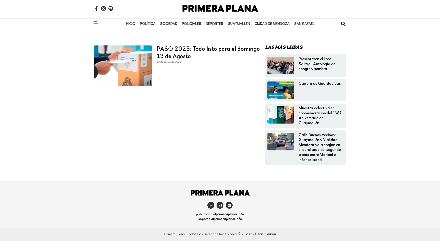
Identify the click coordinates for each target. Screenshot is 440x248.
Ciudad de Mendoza (272, 24)
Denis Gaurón (265, 234)
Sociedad (168, 24)
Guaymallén (239, 24)
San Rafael (304, 24)
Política (148, 24)
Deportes (214, 24)
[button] (343, 24)
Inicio (130, 24)
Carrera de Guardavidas (320, 84)
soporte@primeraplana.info (220, 219)
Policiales (191, 24)
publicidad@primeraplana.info (220, 214)
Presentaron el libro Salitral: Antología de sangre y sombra (317, 64)
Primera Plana (220, 9)
